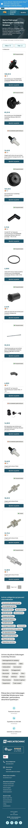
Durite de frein (7, 613)
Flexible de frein (7, 623)
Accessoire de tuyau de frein (11, 603)
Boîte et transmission (9, 664)
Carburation (6, 667)
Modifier (23, 12)
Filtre (22, 673)
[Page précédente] (8, 587)
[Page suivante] (19, 587)
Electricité (6, 673)
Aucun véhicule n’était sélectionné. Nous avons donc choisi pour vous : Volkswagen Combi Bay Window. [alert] (15, 3)
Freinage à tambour (9, 626)
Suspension (6, 683)
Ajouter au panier (14, 85)
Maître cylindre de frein (10, 636)
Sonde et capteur (19, 680)
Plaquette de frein (8, 639)
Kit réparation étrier (9, 632)
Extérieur (15, 673)
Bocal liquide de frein (9, 606)
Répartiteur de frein (9, 642)
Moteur (22, 677)
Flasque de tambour (9, 619)
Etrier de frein (19, 613)
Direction (5, 670)
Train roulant (17, 683)
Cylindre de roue (8, 610)
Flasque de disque (8, 616)
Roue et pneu (7, 680)
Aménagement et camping (11, 660)
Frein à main (21, 626)
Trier (19, 46)
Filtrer (7, 46)
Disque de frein (20, 610)
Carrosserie (17, 667)
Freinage (5, 677)
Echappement (16, 670)
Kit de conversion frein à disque (12, 629)
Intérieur (14, 677)
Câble (21, 664)
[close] (27, 1)
